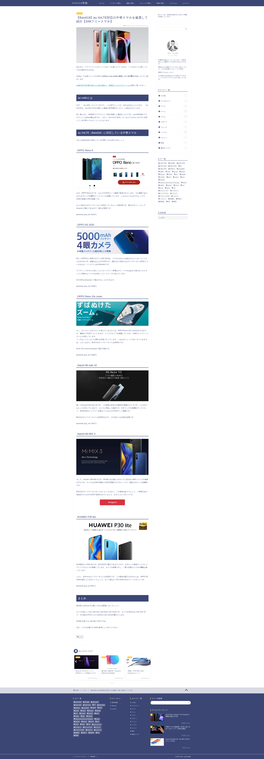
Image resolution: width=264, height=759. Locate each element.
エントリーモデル (164, 193)
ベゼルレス (175, 196)
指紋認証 (162, 201)
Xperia (168, 188)
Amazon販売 (181, 168)
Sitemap (173, 3)
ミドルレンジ (163, 198)
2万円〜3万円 (181, 163)
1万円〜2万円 (163, 163)
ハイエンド (174, 193)
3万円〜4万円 (163, 166)
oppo (183, 177)
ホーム (102, 3)
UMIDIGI (162, 185)
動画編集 (172, 198)
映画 (173, 143)
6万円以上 (172, 168)
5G (180, 166)
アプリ (173, 106)
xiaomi (161, 188)
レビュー (173, 137)
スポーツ (173, 122)
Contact (185, 3)
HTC (177, 174)
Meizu (169, 177)
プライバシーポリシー (81, 756)
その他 (173, 96)
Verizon (177, 185)
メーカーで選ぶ (115, 3)
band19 (183, 171)
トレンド (173, 127)
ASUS (168, 171)
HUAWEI (183, 174)
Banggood (112, 502)
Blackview (162, 174)
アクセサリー (173, 101)
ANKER (162, 171)
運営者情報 (115, 702)
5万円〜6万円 (163, 168)
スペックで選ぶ (145, 3)
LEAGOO (162, 177)
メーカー (79, 13)
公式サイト (131, 105)
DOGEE (170, 174)
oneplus (176, 177)
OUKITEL (162, 180)
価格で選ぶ (130, 3)
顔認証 (174, 201)
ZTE (174, 188)
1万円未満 (172, 163)
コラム (173, 117)
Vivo (183, 185)
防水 (169, 201)
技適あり (179, 198)
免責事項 (92, 756)
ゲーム (173, 111)
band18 (80, 637)
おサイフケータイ (164, 190)
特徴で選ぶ (161, 3)
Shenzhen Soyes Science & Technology (169, 182)
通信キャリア (173, 148)
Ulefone (184, 182)
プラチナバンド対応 (164, 196)
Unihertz (169, 185)
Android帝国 (80, 3)
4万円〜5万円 (173, 166)
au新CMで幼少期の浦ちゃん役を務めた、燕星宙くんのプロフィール (103, 85)
